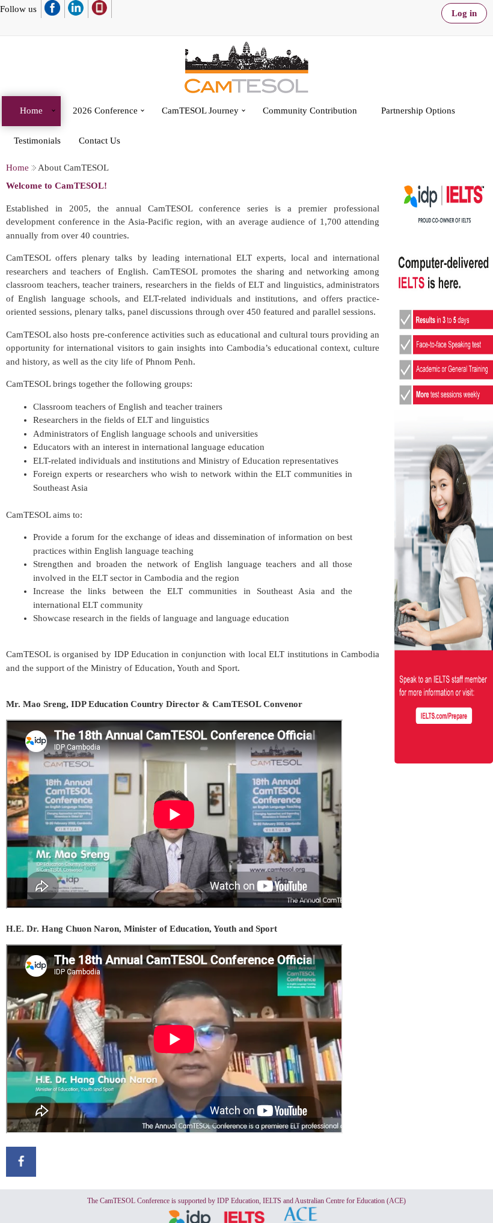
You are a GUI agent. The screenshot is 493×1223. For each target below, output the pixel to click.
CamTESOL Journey (200, 110)
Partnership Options (418, 110)
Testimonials (37, 140)
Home (31, 110)
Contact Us (99, 140)
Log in (464, 13)
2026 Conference (105, 110)
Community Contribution (310, 110)
